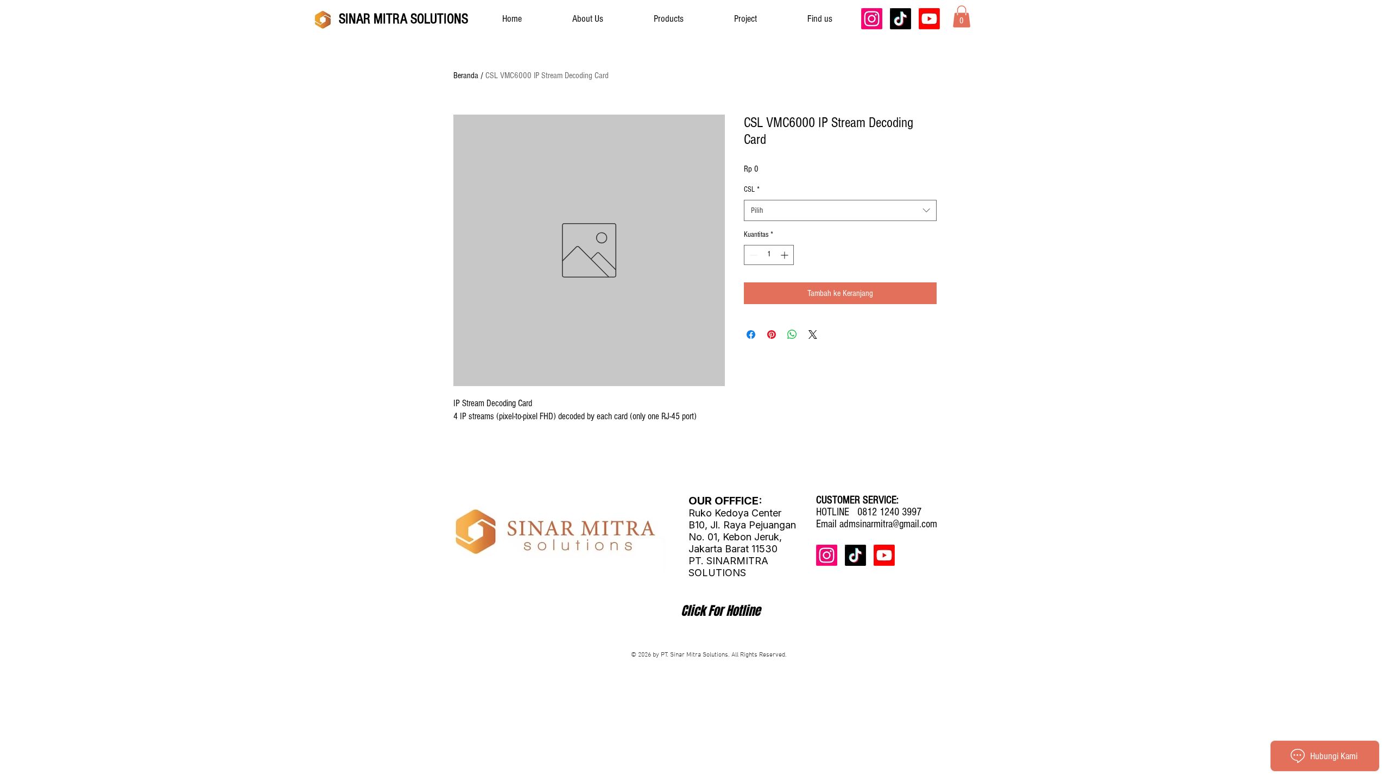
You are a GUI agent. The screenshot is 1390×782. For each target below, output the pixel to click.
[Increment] (785, 254)
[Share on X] (812, 334)
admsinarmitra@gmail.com (888, 524)
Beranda (465, 75)
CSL (752, 189)
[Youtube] (929, 18)
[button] (961, 16)
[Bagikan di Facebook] (750, 334)
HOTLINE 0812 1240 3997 (868, 512)
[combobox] (840, 210)
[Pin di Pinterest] (771, 334)
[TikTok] (900, 18)
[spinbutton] (769, 254)
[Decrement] (752, 254)
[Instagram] (871, 18)
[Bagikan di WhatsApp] (792, 334)
